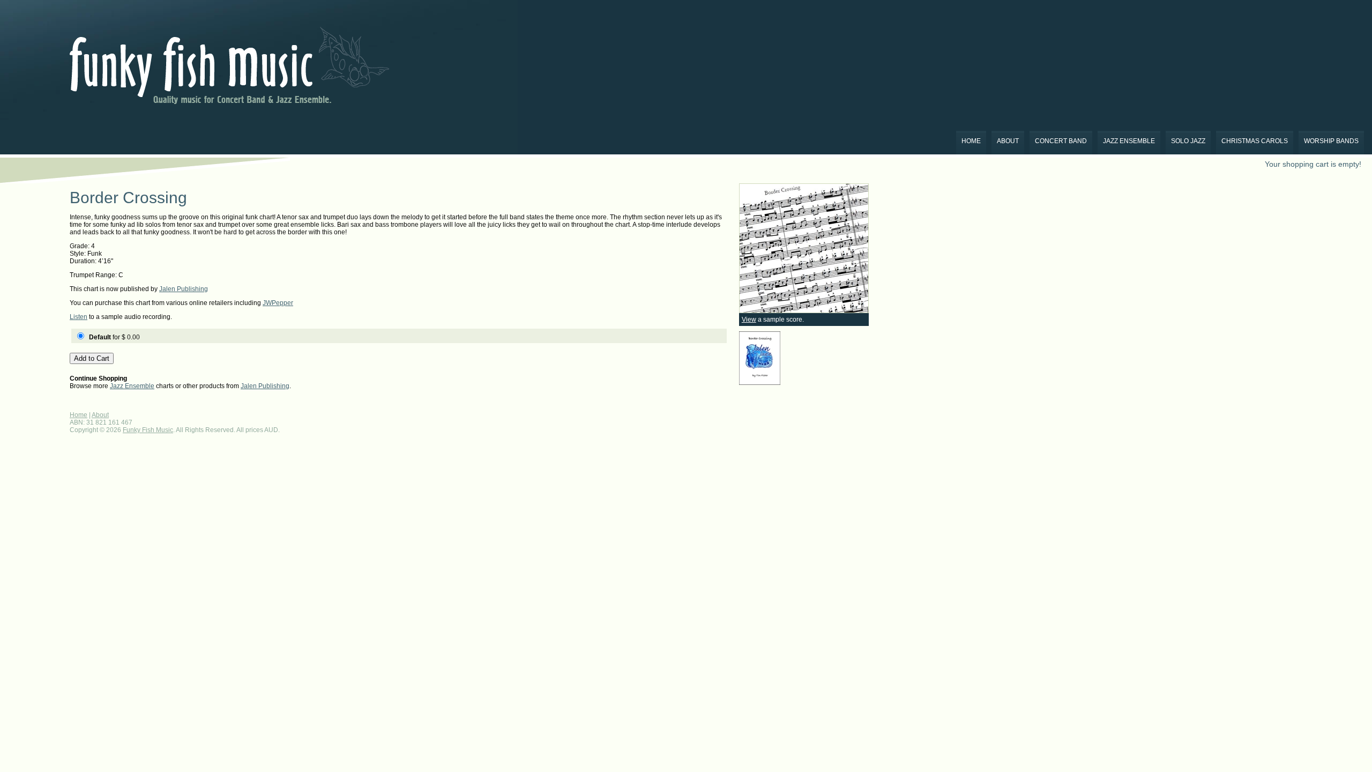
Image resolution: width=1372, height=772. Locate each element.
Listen (78, 317)
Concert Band (1061, 141)
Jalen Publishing (183, 289)
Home (971, 141)
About (1008, 141)
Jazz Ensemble (1129, 141)
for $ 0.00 (114, 337)
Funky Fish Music (148, 430)
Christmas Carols (1254, 141)
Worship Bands (1331, 141)
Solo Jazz (1188, 141)
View (749, 319)
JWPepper (278, 303)
